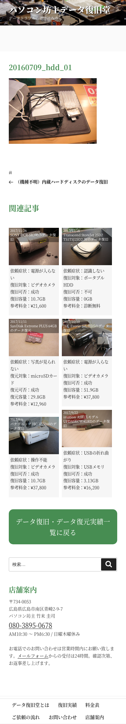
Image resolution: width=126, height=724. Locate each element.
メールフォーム (33, 656)
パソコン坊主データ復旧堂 (60, 9)
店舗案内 (94, 717)
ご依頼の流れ (26, 717)
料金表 (92, 705)
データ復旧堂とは (30, 705)
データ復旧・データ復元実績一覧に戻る (63, 527)
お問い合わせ (63, 717)
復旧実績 (67, 705)
